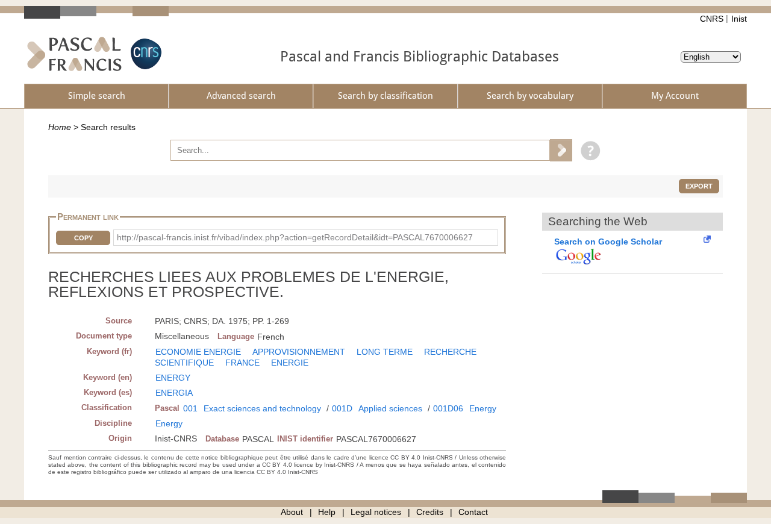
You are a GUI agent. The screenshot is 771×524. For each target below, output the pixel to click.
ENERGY (172, 377)
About (292, 512)
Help (327, 512)
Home (59, 127)
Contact (473, 512)
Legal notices (376, 512)
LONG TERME (385, 352)
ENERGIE (289, 362)
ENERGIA (174, 393)
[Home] (74, 54)
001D (342, 408)
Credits (429, 512)
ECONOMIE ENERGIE (198, 352)
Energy (482, 408)
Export (699, 186)
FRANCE (242, 362)
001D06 (448, 408)
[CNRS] (144, 54)
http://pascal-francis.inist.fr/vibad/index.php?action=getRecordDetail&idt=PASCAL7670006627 (295, 237)
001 (190, 408)
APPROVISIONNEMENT (298, 352)
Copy (83, 238)
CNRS (711, 18)
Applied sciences (390, 408)
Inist (739, 18)
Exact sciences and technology (262, 408)
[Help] (588, 150)
